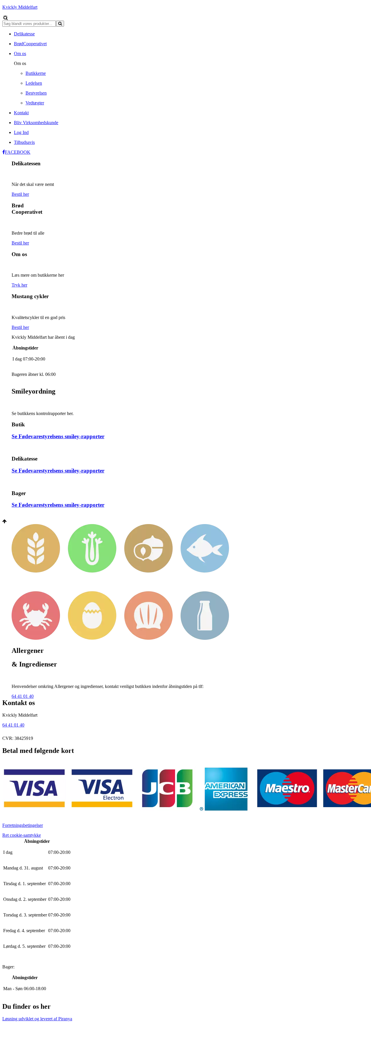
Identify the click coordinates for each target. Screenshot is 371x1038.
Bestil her (20, 194)
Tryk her (19, 284)
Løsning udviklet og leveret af (37, 1018)
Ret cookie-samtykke (21, 835)
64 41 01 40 (23, 696)
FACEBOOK (17, 152)
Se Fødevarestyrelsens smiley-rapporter (58, 436)
